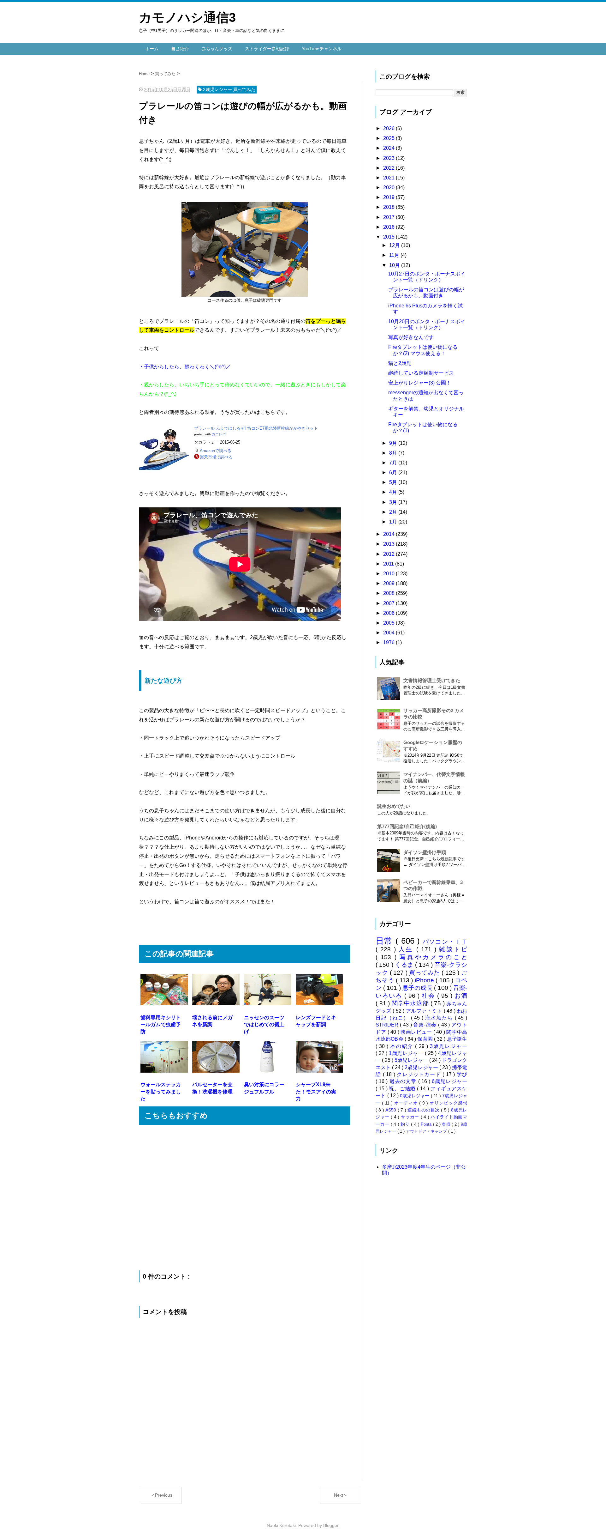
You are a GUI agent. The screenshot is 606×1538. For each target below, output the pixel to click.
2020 (389, 187)
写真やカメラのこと (433, 957)
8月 (393, 453)
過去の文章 (403, 1081)
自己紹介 (180, 48)
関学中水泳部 (411, 1003)
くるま (405, 964)
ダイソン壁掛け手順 (424, 852)
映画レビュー (417, 1032)
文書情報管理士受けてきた (431, 680)
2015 (389, 236)
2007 (389, 603)
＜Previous (161, 1495)
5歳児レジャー (412, 1060)
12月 (395, 245)
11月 (395, 255)
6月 (393, 472)
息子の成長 (418, 987)
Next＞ (341, 1495)
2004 (389, 632)
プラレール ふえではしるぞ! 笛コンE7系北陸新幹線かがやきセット (256, 428)
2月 (393, 512)
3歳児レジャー (448, 1046)
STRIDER (388, 1024)
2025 (389, 138)
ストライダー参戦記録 (267, 48)
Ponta (427, 1124)
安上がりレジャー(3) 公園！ (419, 382)
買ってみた (425, 972)
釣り (406, 1124)
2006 (389, 613)
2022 (389, 168)
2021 (389, 177)
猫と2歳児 (399, 363)
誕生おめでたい (393, 806)
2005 (389, 623)
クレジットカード (420, 1074)
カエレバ (219, 434)
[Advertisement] (213, 925)
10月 (395, 265)
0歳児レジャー (415, 1095)
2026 (389, 128)
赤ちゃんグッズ (216, 48)
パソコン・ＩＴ (445, 941)
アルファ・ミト (425, 1011)
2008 (389, 593)
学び (462, 1074)
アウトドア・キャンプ (427, 1131)
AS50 (391, 1109)
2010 (389, 573)
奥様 (447, 1124)
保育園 (425, 1039)
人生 (407, 949)
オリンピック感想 (448, 1102)
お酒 (460, 995)
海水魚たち (440, 1017)
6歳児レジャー (449, 1081)
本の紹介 (402, 1046)
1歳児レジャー (407, 1053)
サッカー (411, 1116)
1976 (389, 642)
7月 (393, 462)
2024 (389, 148)
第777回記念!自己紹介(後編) (407, 826)
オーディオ (406, 1102)
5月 (393, 482)
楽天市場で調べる (216, 457)
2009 (389, 583)
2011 (389, 563)
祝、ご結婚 (403, 1088)
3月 (393, 502)
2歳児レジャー (422, 1067)
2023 (389, 158)
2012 (389, 554)
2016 (389, 227)
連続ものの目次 (424, 1109)
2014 (389, 534)
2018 (389, 207)
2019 (389, 197)
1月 (393, 521)
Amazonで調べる (215, 450)
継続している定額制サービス (421, 373)
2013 (389, 544)
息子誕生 (457, 1039)
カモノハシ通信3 (187, 17)
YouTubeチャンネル (322, 48)
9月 (393, 443)
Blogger (330, 1525)
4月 (393, 492)
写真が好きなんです (411, 337)
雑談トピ (453, 949)
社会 (429, 995)
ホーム (151, 48)
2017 (389, 217)
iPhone (425, 980)
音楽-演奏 (425, 1024)
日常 (385, 940)
